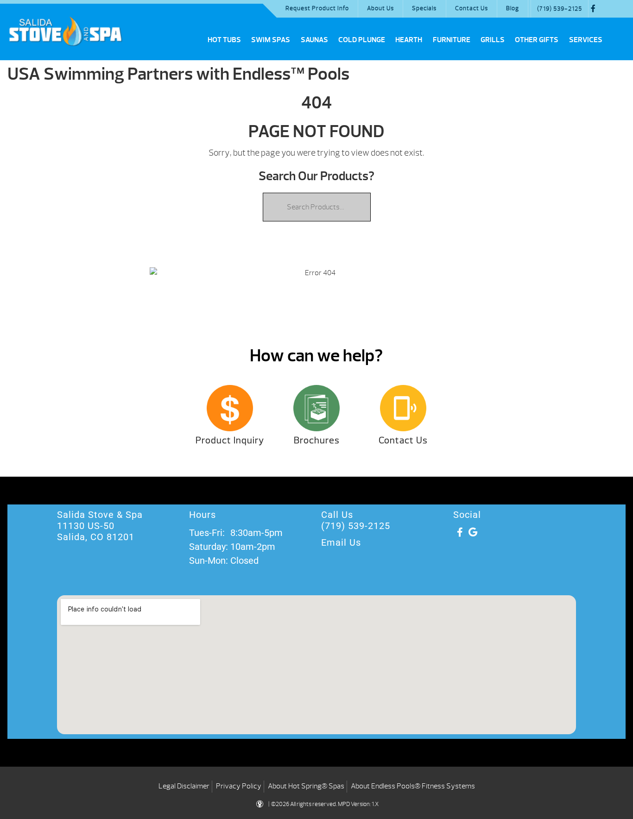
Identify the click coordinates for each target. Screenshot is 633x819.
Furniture (451, 39)
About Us (380, 8)
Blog (512, 8)
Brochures (317, 440)
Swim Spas (270, 39)
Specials (424, 8)
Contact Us (471, 8)
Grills (493, 39)
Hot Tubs (224, 39)
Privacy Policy (238, 786)
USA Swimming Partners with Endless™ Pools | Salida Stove (65, 31)
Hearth (408, 39)
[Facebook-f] (459, 532)
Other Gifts (536, 39)
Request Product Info (317, 8)
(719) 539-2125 (559, 9)
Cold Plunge (361, 39)
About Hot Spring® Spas (306, 786)
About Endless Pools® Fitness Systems (413, 786)
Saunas (314, 39)
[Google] (472, 532)
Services (585, 39)
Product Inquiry (230, 440)
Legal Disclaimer (183, 786)
